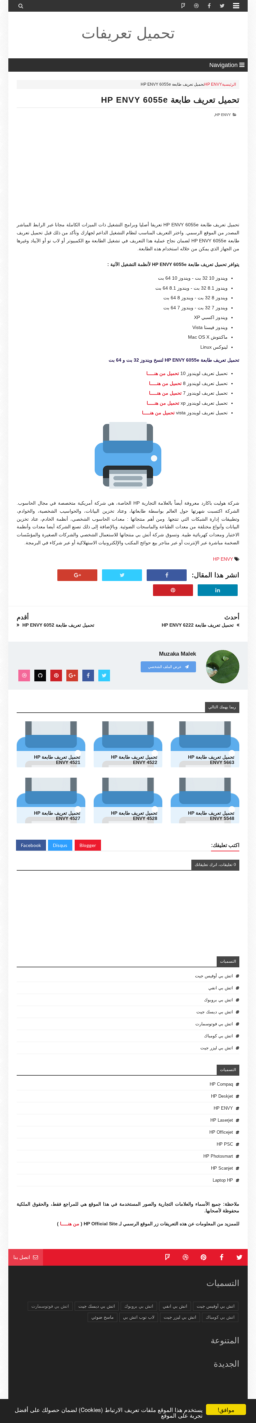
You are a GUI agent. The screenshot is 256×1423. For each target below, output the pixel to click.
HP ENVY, (222, 115)
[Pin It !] (173, 590)
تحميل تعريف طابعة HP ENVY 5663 (211, 759)
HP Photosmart (218, 1156)
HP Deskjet (222, 1096)
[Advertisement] (128, 174)
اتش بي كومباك (218, 1035)
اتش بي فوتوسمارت (214, 1023)
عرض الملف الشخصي (165, 667)
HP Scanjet (222, 1168)
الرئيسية (229, 84)
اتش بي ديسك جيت (214, 1011)
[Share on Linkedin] (218, 590)
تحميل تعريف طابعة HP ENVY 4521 (57, 759)
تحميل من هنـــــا (162, 373)
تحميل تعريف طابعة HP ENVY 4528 (134, 815)
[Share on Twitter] (122, 575)
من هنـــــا (69, 1223)
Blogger (88, 845)
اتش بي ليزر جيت (216, 1047)
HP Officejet (221, 1132)
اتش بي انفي (220, 987)
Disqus (60, 845)
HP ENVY (213, 84)
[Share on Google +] (77, 575)
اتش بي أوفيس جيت (214, 975)
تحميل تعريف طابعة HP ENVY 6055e (170, 99)
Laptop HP (223, 1180)
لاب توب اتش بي (138, 1317)
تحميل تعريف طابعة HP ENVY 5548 (211, 815)
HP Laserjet (221, 1120)
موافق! (226, 1409)
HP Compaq (221, 1084)
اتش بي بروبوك (218, 999)
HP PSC (225, 1144)
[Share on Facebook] (167, 575)
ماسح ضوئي (102, 1317)
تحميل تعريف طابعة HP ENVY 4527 (57, 815)
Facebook (31, 845)
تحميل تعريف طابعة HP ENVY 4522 (134, 759)
